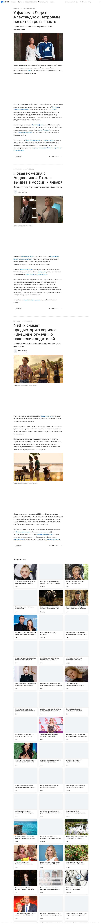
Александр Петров (25, 132)
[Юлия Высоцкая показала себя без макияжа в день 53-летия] (51, 857)
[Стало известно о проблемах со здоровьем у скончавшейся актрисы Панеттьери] (25, 576)
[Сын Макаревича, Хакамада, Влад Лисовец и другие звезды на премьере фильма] (25, 882)
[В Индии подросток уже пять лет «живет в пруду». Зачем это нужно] (76, 831)
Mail (3, 922)
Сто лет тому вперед (21, 109)
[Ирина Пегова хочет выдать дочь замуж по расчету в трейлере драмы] (76, 908)
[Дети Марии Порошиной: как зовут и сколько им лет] (76, 576)
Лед (29, 70)
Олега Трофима (37, 125)
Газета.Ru (32, 8)
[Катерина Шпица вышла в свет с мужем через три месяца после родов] (51, 908)
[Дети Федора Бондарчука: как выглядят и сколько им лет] (25, 729)
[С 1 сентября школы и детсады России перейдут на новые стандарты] (76, 780)
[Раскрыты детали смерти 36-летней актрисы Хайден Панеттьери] (51, 780)
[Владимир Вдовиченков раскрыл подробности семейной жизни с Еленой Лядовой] (25, 627)
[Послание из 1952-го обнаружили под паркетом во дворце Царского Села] (76, 806)
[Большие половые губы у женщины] (51, 627)
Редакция (38, 922)
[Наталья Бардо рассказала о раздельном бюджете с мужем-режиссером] (51, 806)
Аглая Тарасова (43, 130)
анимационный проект (45, 534)
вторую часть (48, 140)
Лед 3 (54, 109)
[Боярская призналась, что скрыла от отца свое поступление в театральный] (76, 755)
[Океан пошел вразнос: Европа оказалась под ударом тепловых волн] (25, 831)
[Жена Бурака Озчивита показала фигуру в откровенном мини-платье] (51, 704)
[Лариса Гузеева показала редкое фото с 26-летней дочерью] (25, 653)
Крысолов (55, 107)
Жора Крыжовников (32, 140)
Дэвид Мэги (42, 272)
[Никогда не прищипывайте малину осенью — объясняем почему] (76, 857)
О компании (7, 922)
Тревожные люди (27, 256)
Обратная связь (95, 922)
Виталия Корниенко (54, 148)
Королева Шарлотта (52, 539)
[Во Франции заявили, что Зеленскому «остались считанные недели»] (76, 653)
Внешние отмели (47, 416)
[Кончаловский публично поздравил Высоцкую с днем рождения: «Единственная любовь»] (25, 806)
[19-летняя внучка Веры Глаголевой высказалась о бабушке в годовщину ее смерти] (25, 857)
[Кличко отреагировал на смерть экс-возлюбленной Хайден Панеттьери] (25, 908)
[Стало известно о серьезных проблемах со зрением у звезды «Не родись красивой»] (25, 780)
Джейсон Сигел (41, 274)
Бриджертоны (19, 539)
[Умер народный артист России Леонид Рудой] (25, 602)
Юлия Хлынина (19, 150)
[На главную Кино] (6, 2)
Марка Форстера (26, 269)
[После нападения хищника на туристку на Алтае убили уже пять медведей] (51, 602)
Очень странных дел (23, 532)
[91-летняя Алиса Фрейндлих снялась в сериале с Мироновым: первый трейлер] (76, 602)
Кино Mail (31, 169)
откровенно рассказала (31, 300)
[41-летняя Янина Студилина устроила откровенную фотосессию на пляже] (51, 729)
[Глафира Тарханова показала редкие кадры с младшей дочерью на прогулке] (51, 653)
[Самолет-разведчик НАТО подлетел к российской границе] (51, 831)
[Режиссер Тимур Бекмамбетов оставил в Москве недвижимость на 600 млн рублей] (76, 729)
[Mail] (2, 2)
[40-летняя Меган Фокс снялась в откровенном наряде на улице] (25, 755)
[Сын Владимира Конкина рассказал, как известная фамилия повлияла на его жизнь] (76, 704)
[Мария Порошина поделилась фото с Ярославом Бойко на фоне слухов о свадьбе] (76, 627)
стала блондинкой (25, 259)
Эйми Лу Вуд (30, 274)
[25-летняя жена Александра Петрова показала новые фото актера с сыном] (51, 882)
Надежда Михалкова (39, 148)
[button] (38, 47)
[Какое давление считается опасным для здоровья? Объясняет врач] (76, 882)
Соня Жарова (22, 191)
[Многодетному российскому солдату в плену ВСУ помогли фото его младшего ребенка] (51, 576)
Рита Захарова (22, 350)
